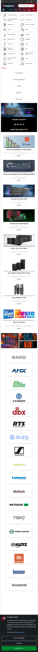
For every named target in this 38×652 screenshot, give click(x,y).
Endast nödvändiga (19, 638)
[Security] (20, 10)
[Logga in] (3, 2)
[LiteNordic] (24, 10)
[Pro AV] (15, 10)
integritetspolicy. (20, 632)
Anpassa (19, 643)
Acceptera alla (19, 648)
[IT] (11, 10)
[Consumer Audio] (33, 10)
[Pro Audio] (29, 10)
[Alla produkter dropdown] (5, 10)
